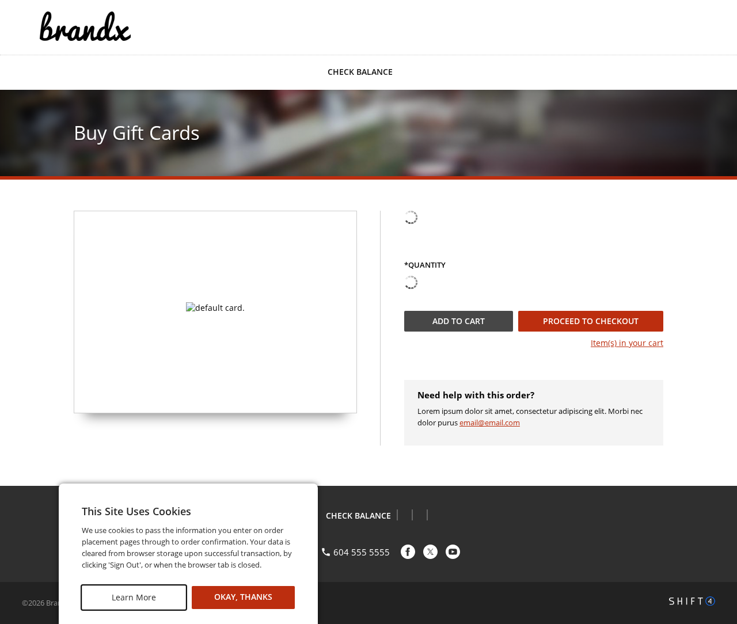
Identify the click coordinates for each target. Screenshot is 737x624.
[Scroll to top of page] (715, 457)
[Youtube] (453, 552)
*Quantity (425, 265)
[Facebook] (408, 552)
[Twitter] (430, 552)
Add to (458, 320)
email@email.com (489, 422)
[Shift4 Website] (692, 601)
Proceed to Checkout (591, 320)
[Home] (85, 26)
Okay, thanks (243, 597)
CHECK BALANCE (360, 71)
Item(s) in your (627, 342)
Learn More (134, 597)
